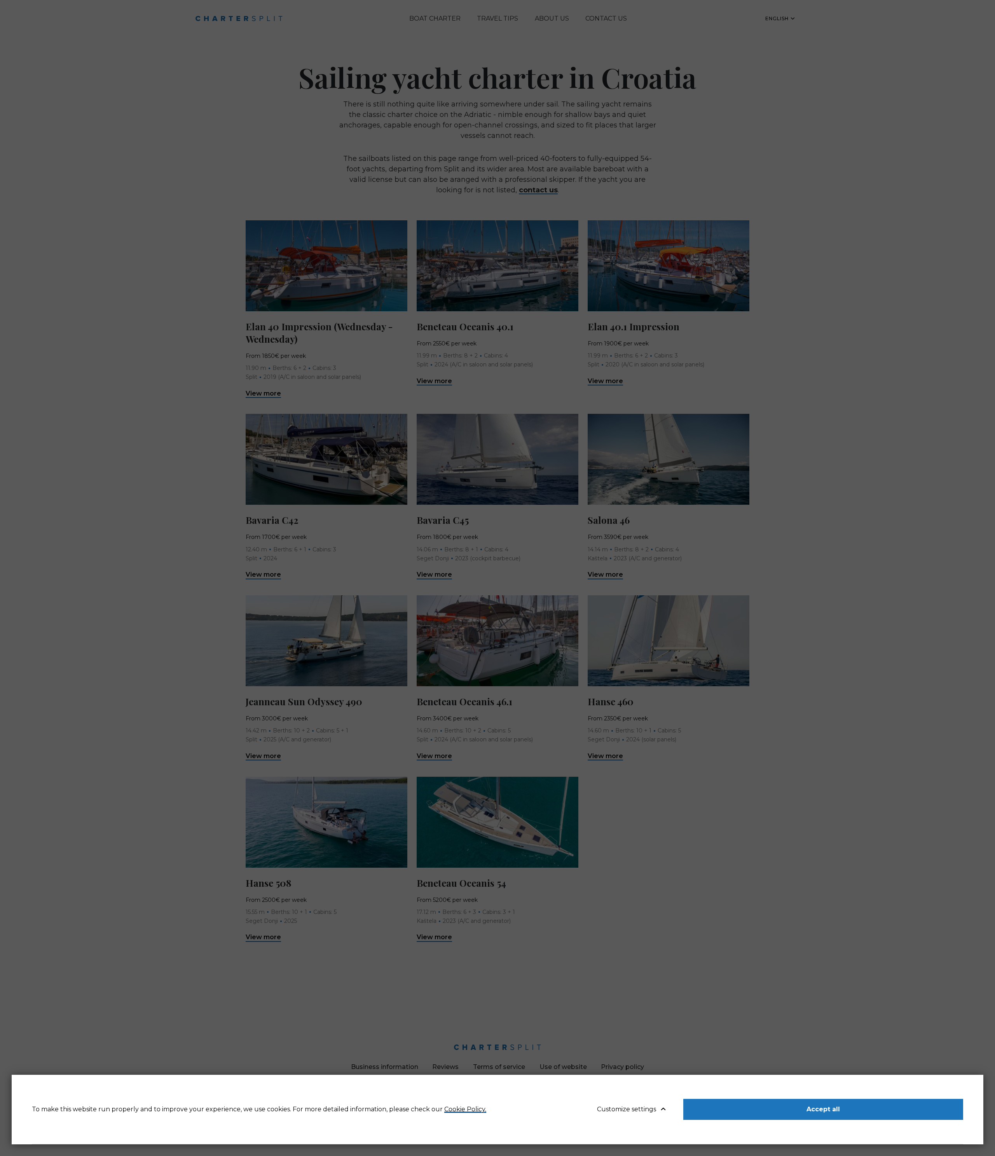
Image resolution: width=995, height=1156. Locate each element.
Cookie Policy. (465, 1109)
